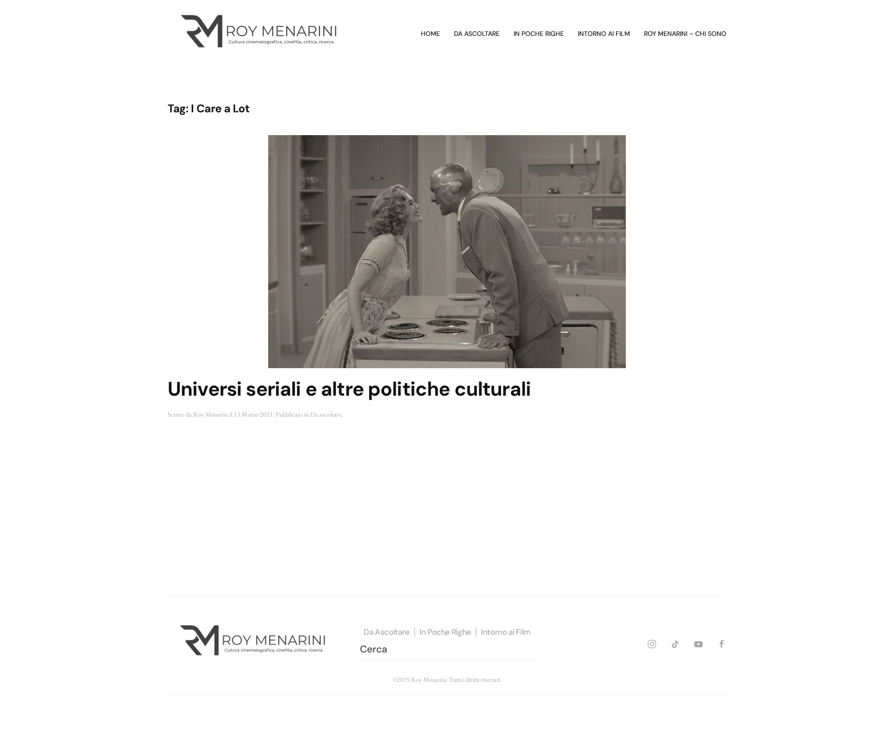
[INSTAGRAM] (652, 643)
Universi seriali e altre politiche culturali (349, 389)
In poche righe (539, 33)
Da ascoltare (477, 33)
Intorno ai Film (505, 632)
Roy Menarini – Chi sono (685, 33)
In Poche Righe (445, 632)
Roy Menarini (210, 414)
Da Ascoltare (387, 632)
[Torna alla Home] (261, 34)
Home (430, 33)
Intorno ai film (604, 33)
